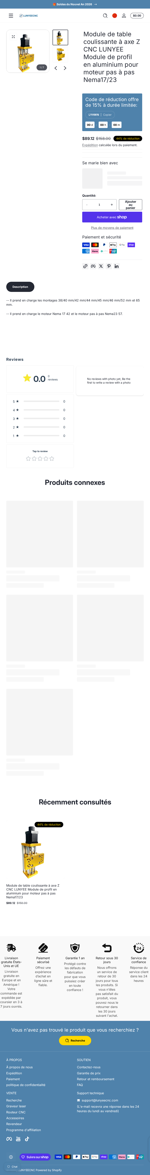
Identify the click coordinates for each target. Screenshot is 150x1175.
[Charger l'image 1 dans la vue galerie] (60, 37)
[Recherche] (105, 15)
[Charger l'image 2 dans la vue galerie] (60, 54)
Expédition (90, 145)
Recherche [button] (78, 1040)
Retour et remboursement (95, 1079)
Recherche (14, 1100)
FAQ (80, 1085)
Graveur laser (16, 1106)
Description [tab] (20, 286)
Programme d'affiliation (23, 1130)
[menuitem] (39, 1067)
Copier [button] (107, 114)
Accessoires (15, 1118)
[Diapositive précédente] (55, 68)
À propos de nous (19, 1067)
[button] (105, 15)
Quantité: (89, 195)
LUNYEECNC (26, 1170)
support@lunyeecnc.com (100, 1100)
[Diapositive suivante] (65, 68)
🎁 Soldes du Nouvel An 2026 (72, 4)
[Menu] (11, 15)
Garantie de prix (89, 1073)
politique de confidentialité (25, 1085)
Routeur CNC (16, 1112)
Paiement (13, 1079)
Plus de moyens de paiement (112, 228)
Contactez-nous (88, 1067)
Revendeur (14, 1124)
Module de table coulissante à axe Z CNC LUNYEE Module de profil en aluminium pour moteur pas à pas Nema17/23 (32, 891)
